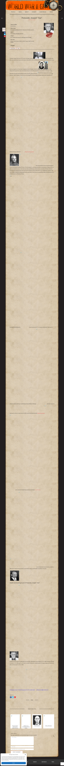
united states (13, 48)
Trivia (51, 12)
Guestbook (43, 12)
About (27, 12)
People (13, 12)
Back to (4, 29)
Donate (34, 12)
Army (18, 48)
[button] (25, 754)
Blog (20, 12)
